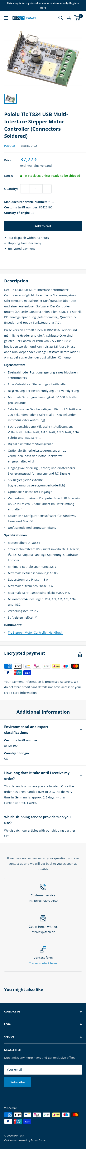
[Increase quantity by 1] (47, 188)
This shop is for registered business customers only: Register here (43, 5)
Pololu (9, 146)
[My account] (69, 18)
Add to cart (43, 226)
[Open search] (60, 18)
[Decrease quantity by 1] (24, 188)
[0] (77, 17)
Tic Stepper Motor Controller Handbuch (35, 632)
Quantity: (11, 189)
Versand (46, 166)
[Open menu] (6, 18)
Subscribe (17, 1082)
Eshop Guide (38, 1140)
